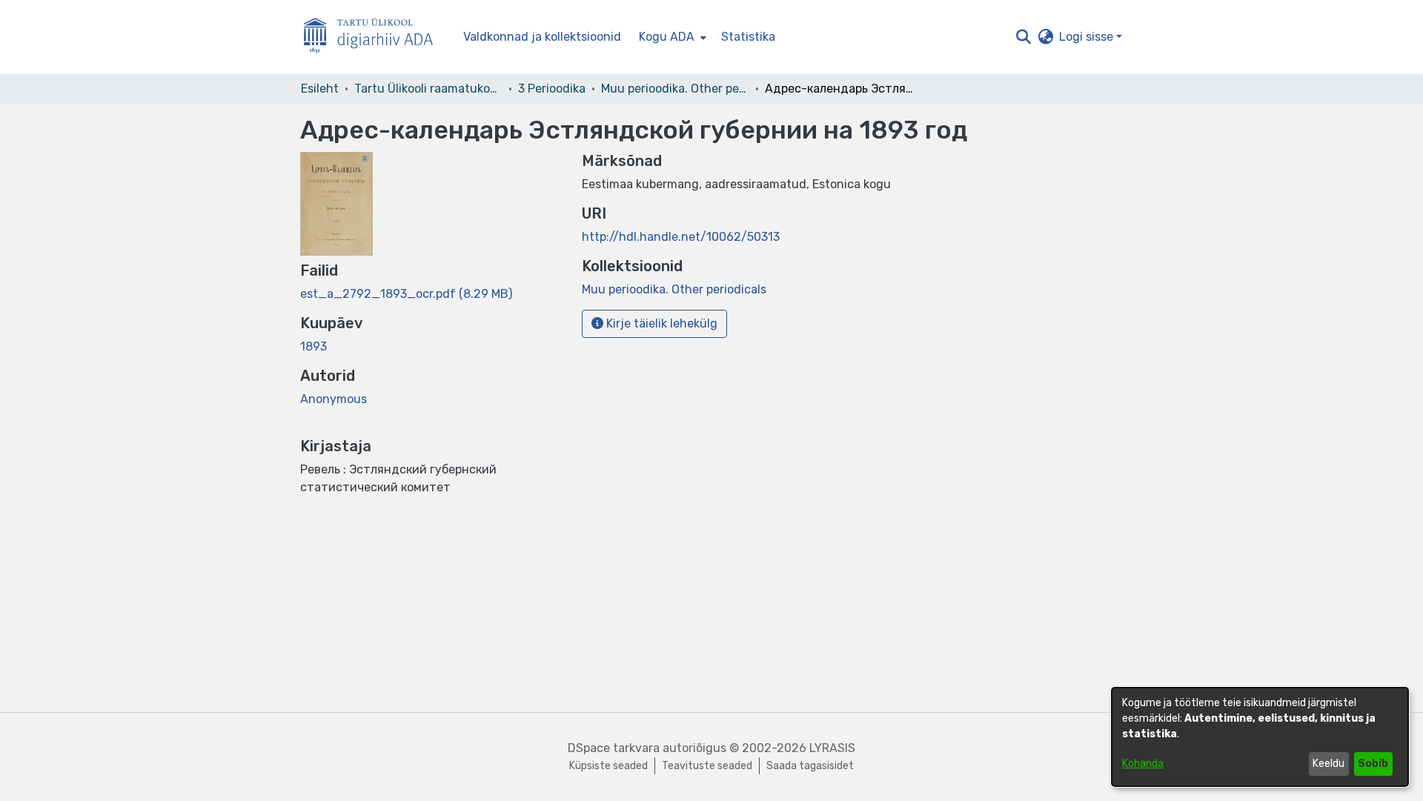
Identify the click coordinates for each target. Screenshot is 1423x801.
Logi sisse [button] (1087, 37)
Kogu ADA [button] (666, 37)
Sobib (1373, 763)
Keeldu (1328, 763)
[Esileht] (374, 37)
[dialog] (1260, 737)
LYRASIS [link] (832, 748)
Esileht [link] (320, 89)
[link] (406, 294)
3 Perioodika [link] (552, 89)
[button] (1023, 37)
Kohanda (1143, 763)
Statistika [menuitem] (748, 37)
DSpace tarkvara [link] (614, 748)
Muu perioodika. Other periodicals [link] (675, 89)
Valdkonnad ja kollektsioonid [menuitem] (542, 37)
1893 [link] (313, 346)
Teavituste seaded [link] (707, 766)
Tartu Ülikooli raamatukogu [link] (428, 89)
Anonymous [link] (333, 399)
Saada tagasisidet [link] (810, 766)
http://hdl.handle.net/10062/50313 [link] (681, 237)
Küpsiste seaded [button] (608, 766)
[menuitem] (671, 37)
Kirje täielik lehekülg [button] (660, 323)
